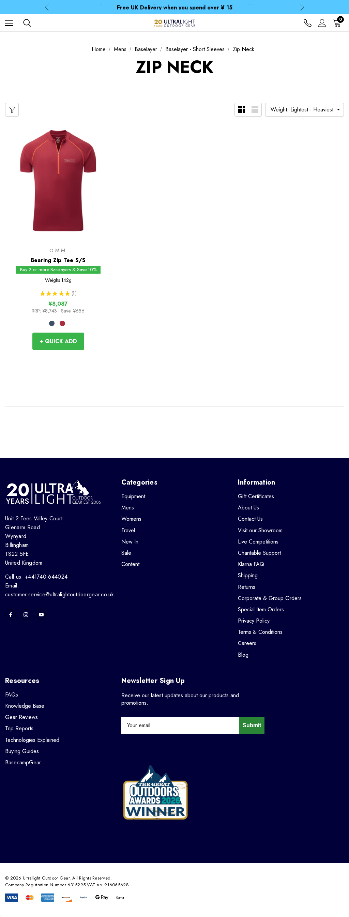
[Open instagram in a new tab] (25, 614)
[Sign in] (322, 23)
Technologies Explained (32, 740)
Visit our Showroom (260, 530)
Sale (126, 553)
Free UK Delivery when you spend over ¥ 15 (174, 7)
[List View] (255, 110)
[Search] (27, 23)
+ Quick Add (58, 341)
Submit (252, 725)
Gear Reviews (21, 717)
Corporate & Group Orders (270, 598)
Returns (246, 587)
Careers (247, 643)
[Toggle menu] (9, 23)
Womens (131, 519)
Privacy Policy (254, 621)
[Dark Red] (62, 323)
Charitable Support (259, 553)
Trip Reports (19, 728)
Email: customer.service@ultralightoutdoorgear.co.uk (59, 590)
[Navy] (52, 323)
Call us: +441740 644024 (36, 577)
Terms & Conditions (260, 632)
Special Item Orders (261, 609)
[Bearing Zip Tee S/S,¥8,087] (58, 181)
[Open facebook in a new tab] (10, 614)
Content (130, 564)
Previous (46, 7)
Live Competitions (258, 542)
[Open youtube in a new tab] (41, 614)
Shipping (248, 575)
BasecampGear (23, 762)
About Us (248, 507)
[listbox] (304, 110)
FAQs (11, 695)
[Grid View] (241, 110)
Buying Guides (22, 751)
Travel (128, 530)
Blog (243, 655)
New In (129, 542)
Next (302, 7)
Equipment (133, 496)
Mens (127, 507)
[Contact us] (308, 23)
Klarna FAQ (251, 564)
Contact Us (250, 519)
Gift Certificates (256, 496)
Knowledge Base (24, 706)
